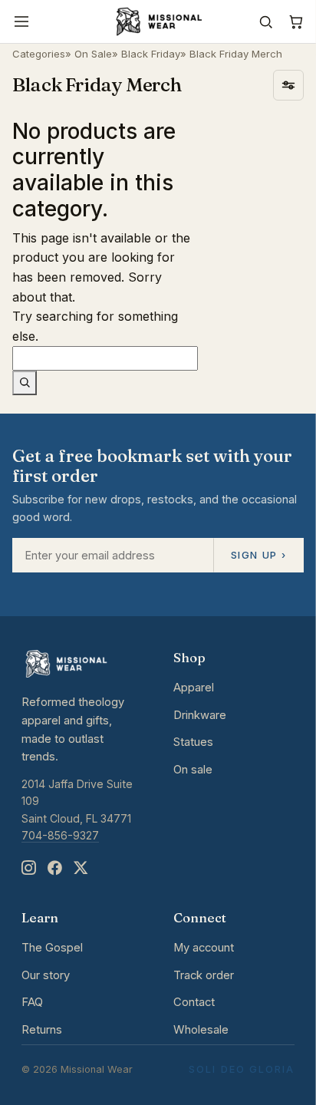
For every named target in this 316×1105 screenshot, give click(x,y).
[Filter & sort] (288, 85)
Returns (41, 1030)
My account (203, 948)
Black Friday (150, 54)
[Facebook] (54, 868)
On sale (192, 770)
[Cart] (296, 22)
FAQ (32, 1002)
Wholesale (201, 1030)
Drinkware (199, 715)
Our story (45, 975)
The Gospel (52, 948)
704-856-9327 (60, 835)
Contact (194, 1002)
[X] (80, 868)
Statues (193, 742)
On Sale (93, 54)
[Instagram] (28, 868)
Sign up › (258, 555)
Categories (38, 54)
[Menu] (21, 21)
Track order (203, 975)
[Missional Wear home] (157, 21)
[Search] (266, 22)
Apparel (193, 687)
